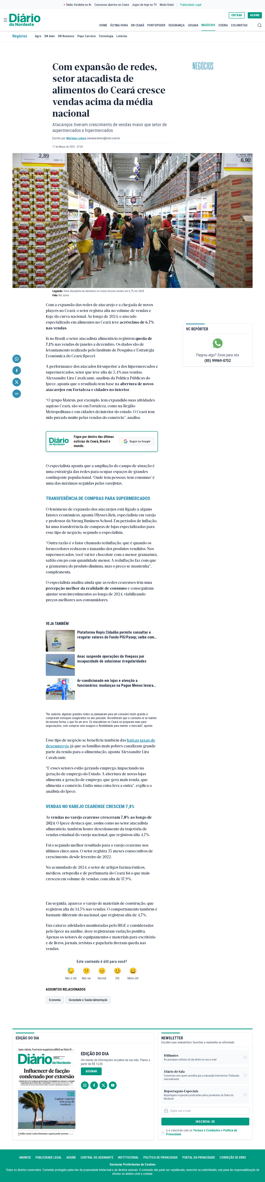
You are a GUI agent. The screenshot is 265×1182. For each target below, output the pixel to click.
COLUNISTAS (239, 25)
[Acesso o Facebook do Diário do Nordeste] (94, 1085)
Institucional (128, 1157)
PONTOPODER (156, 25)
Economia (55, 1000)
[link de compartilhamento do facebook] (16, 370)
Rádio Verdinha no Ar (78, 5)
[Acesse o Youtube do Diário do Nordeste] (113, 1085)
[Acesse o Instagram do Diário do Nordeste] (85, 1085)
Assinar (91, 1071)
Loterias (121, 36)
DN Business (66, 36)
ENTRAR (236, 15)
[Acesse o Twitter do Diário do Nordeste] (103, 1085)
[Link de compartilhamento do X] (16, 382)
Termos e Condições (206, 1130)
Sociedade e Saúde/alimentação (88, 1000)
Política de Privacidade (160, 1157)
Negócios (19, 36)
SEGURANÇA (176, 25)
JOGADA (193, 25)
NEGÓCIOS (208, 25)
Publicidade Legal (190, 5)
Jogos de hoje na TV (144, 5)
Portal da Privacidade (198, 1157)
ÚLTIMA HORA (119, 25)
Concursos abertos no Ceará (111, 5)
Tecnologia (106, 36)
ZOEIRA (223, 25)
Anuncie (25, 1157)
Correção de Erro (233, 1157)
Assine (71, 1157)
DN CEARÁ (137, 25)
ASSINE (255, 15)
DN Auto (49, 36)
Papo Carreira (86, 36)
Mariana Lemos (76, 138)
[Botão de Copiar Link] (17, 394)
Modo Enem (167, 5)
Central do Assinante (97, 1157)
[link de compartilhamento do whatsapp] (16, 359)
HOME (103, 25)
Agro (38, 36)
